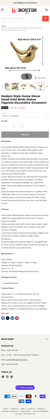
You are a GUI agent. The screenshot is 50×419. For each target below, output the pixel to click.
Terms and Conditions (40, 411)
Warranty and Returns (10, 411)
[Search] (45, 18)
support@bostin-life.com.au (16, 360)
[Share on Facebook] (3, 318)
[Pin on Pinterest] (17, 318)
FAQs (23, 409)
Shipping (41, 409)
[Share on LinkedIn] (12, 318)
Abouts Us (14, 409)
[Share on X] (7, 318)
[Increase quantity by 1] (22, 126)
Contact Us (31, 409)
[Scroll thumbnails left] (3, 86)
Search (5, 409)
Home (3, 26)
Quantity (4, 121)
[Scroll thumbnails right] (47, 86)
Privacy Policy (25, 411)
